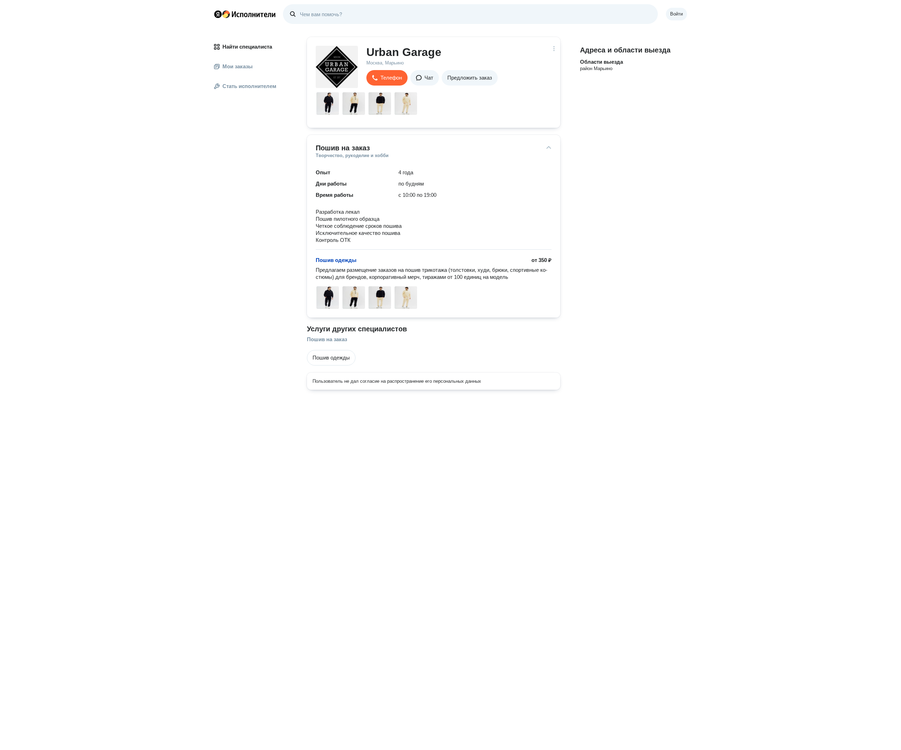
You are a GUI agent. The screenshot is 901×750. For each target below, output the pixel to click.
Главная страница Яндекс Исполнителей (245, 14)
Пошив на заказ (327, 339)
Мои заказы (237, 66)
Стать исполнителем (249, 86)
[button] (387, 78)
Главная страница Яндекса (218, 14)
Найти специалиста (247, 47)
